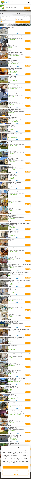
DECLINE (15, 474)
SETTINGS (15, 470)
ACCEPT (15, 467)
